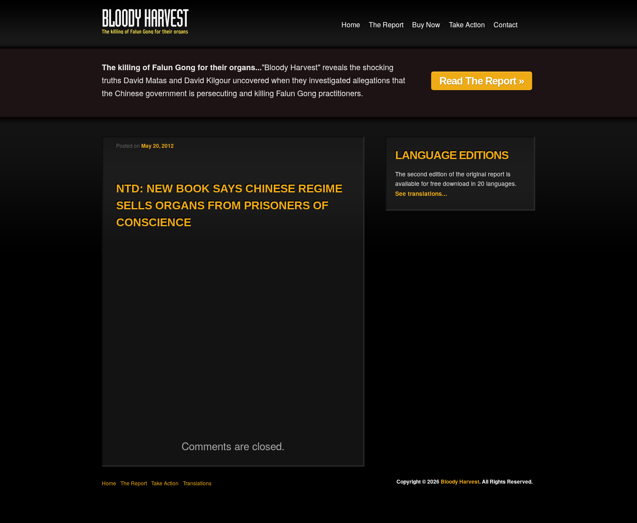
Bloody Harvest (145, 21)
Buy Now (426, 24)
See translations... (421, 193)
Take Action (467, 24)
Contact (505, 24)
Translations (197, 483)
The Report (386, 24)
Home (350, 24)
